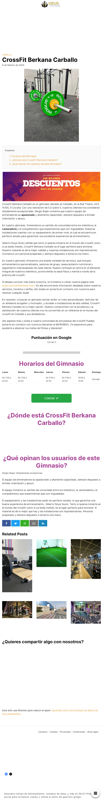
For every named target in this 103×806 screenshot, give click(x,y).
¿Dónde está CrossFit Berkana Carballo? (33, 160)
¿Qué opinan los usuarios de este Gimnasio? (35, 163)
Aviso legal (92, 732)
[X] (10, 774)
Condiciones (79, 732)
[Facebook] (6, 774)
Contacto (42, 732)
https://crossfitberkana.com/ (18, 285)
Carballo (7, 55)
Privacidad (65, 732)
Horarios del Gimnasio (22, 156)
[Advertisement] (51, 29)
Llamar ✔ (52, 398)
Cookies (54, 732)
